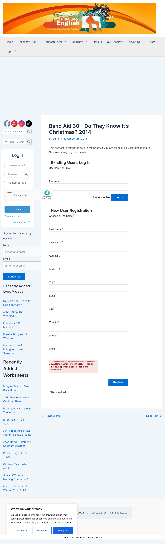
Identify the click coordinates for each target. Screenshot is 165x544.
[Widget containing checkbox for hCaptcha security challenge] (29, 195)
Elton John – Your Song (14, 421)
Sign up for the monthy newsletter (17, 236)
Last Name (56, 242)
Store (152, 41)
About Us (134, 41)
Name (6, 245)
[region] (41, 521)
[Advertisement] (82, 80)
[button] (37, 42)
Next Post (153, 415)
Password (54, 181)
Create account (13, 216)
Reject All (42, 530)
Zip (51, 309)
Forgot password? (21, 222)
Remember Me (17, 182)
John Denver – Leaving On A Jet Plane (17, 399)
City (52, 282)
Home (9, 41)
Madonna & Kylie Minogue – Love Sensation (13, 349)
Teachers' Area (27, 41)
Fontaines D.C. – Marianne (13, 325)
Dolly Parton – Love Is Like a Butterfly (16, 302)
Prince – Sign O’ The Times (15, 454)
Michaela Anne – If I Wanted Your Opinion (16, 488)
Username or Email (60, 168)
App (8, 51)
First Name (56, 229)
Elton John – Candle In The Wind (17, 410)
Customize (21, 530)
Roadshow (77, 41)
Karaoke (97, 41)
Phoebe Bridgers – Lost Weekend (17, 336)
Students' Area (54, 41)
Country (54, 322)
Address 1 (55, 255)
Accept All (63, 530)
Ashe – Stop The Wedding (13, 313)
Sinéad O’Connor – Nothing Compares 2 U (17, 477)
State (52, 295)
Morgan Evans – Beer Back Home (16, 388)
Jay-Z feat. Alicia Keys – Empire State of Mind (17, 432)
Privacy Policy (95, 537)
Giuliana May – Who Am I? (15, 466)
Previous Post (52, 415)
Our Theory (114, 41)
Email (6, 258)
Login (17, 209)
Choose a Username (61, 216)
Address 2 (55, 269)
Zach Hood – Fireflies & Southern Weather (17, 443)
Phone (53, 335)
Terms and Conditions (74, 537)
